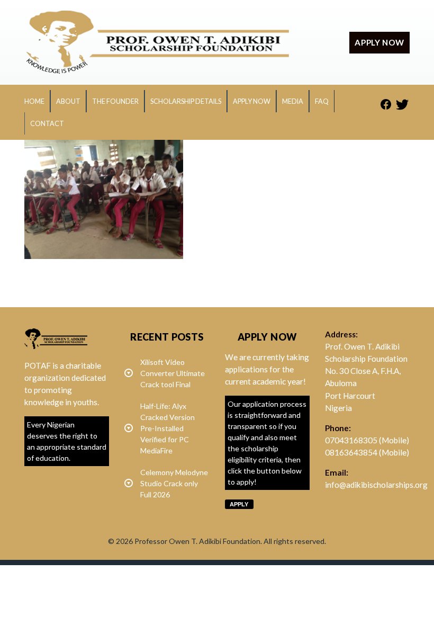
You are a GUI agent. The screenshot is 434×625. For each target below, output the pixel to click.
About (68, 101)
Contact (47, 124)
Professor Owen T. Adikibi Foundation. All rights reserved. (230, 541)
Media (292, 101)
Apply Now (251, 101)
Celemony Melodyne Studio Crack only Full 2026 (174, 483)
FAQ (322, 101)
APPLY (239, 504)
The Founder (115, 101)
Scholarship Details (185, 101)
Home (34, 101)
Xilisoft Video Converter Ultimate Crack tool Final (172, 373)
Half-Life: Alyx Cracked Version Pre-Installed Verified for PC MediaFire (167, 428)
